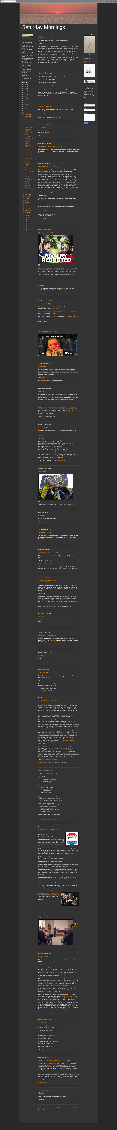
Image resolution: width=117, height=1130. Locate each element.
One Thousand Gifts (49, 560)
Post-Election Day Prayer (48, 773)
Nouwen (43, 377)
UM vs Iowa (43, 471)
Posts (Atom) (48, 1109)
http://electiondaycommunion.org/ (47, 890)
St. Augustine (41, 645)
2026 (25, 84)
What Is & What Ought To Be (50, 146)
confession (54, 567)
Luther (43, 662)
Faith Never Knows (46, 427)
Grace (67, 311)
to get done (72, 410)
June (26, 202)
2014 (25, 108)
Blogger (65, 1119)
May (26, 204)
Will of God (43, 617)
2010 (25, 217)
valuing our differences (68, 740)
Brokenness (43, 366)
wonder (24, 45)
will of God (56, 620)
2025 (25, 86)
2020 (25, 96)
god (60, 658)
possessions (56, 308)
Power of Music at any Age (49, 332)
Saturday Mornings (43, 27)
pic (66, 504)
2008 (25, 221)
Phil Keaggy (43, 917)
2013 (25, 110)
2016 (25, 104)
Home (58, 1107)
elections (56, 704)
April (26, 206)
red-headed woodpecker (67, 996)
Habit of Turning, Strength (49, 167)
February (27, 210)
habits (51, 222)
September (27, 196)
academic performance (59, 1069)
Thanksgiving (41, 307)
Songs (41, 285)
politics (51, 886)
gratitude (53, 316)
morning (43, 438)
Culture (41, 515)
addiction (70, 412)
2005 (25, 227)
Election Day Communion (48, 830)
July (26, 200)
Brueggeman (44, 819)
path (57, 40)
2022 (25, 92)
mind (49, 110)
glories (45, 690)
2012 (25, 112)
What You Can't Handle (48, 553)
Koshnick (43, 1049)
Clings (41, 656)
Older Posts (75, 1107)
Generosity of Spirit (26, 59)
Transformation (44, 106)
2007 (25, 223)
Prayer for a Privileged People (52, 819)
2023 (25, 90)
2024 (25, 88)
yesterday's (65, 117)
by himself (52, 640)
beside (46, 570)
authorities (46, 816)
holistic (41, 95)
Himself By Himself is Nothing (50, 635)
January (27, 212)
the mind (44, 49)
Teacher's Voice (44, 532)
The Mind (42, 128)
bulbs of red (47, 989)
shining (76, 676)
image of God (44, 974)
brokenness (69, 316)
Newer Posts (42, 1107)
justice (52, 793)
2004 (25, 229)
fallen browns (69, 443)
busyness (49, 408)
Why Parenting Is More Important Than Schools (58, 1060)
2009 (25, 219)
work (46, 601)
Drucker (42, 521)
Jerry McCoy (70, 715)
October (27, 194)
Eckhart (43, 964)
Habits (41, 1093)
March (26, 208)
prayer (45, 959)
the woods (72, 980)
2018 (25, 100)
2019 (25, 98)
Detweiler (44, 293)
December (27, 114)
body (48, 132)
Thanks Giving (44, 304)
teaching (42, 89)
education (50, 538)
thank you (50, 1012)
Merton (43, 680)
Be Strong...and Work (47, 581)
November (27, 116)
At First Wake (44, 1023)
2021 (25, 94)
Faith (39, 430)
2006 (25, 225)
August (26, 198)
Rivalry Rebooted (45, 233)
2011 (25, 215)
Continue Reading (42, 563)
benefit (90, 91)
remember (42, 836)
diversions (43, 380)
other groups (41, 897)
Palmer (43, 542)
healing (63, 288)
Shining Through (45, 673)
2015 (25, 106)
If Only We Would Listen (48, 701)
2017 (25, 102)
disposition (43, 412)
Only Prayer (43, 957)
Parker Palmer (51, 715)
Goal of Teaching (45, 73)
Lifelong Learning (45, 37)
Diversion (42, 391)
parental (50, 1066)
